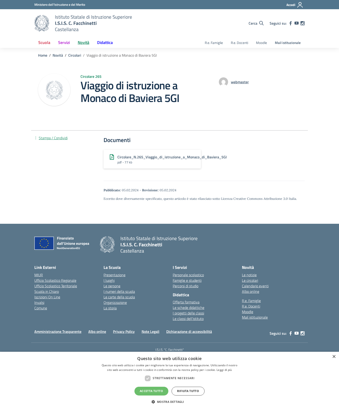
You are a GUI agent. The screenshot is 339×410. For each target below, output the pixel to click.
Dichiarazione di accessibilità (189, 331)
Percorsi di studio (185, 286)
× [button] (334, 356)
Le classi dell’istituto (188, 318)
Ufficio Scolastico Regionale (55, 280)
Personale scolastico (188, 275)
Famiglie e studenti (187, 280)
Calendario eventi (255, 286)
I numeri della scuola (119, 291)
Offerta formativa (186, 302)
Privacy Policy (124, 331)
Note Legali (150, 331)
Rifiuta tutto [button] (188, 391)
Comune (40, 308)
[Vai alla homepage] (41, 23)
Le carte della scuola (119, 297)
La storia (110, 308)
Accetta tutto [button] (151, 391)
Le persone (112, 286)
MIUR (38, 275)
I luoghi (109, 280)
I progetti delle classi (188, 313)
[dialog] (169, 381)
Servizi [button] (64, 42)
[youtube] (296, 23)
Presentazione (114, 275)
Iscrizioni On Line (47, 297)
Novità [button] (83, 42)
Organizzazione (115, 302)
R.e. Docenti (239, 42)
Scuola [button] (44, 42)
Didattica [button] (105, 42)
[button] (169, 401)
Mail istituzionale (288, 42)
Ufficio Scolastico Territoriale (55, 286)
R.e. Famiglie (214, 42)
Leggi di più (224, 370)
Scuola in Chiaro (46, 291)
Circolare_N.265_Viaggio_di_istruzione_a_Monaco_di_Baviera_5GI (172, 157)
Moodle (261, 42)
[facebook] (290, 23)
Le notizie (249, 275)
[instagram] (302, 23)
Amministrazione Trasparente (57, 331)
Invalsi (39, 302)
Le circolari (250, 280)
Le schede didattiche (188, 307)
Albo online (250, 291)
